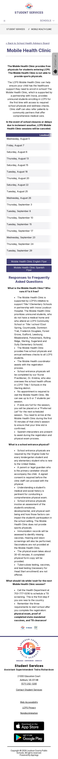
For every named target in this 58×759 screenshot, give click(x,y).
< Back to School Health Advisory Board (27, 43)
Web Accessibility (29, 702)
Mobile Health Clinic (41, 29)
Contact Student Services (29, 689)
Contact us (55, 61)
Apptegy (34, 755)
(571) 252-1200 (29, 683)
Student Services (15, 29)
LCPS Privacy (29, 707)
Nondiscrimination (29, 713)
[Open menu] (4, 20)
